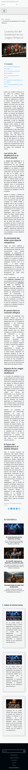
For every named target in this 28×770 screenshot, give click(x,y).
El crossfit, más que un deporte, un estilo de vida (14, 562)
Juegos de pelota (14, 757)
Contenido (9, 64)
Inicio (2, 19)
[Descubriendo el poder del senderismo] (14, 577)
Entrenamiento (14, 755)
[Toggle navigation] (4, 11)
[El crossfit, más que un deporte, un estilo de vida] (14, 553)
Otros (14, 765)
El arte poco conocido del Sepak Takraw (14, 706)
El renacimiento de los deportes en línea (14, 538)
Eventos (8, 19)
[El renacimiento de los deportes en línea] (14, 529)
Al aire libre (14, 760)
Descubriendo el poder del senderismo (14, 586)
